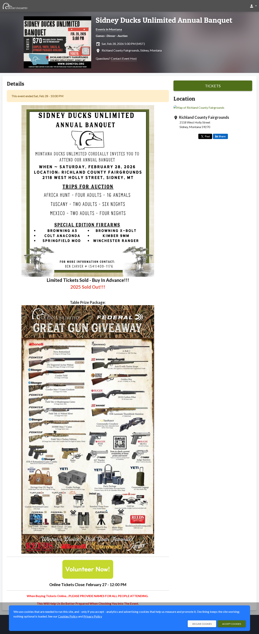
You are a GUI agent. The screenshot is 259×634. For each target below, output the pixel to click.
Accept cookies (231, 623)
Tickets (213, 86)
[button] (253, 6)
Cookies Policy (68, 616)
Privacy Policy (92, 616)
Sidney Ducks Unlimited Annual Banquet (164, 20)
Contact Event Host (124, 58)
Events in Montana (109, 29)
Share (222, 136)
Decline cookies (202, 623)
